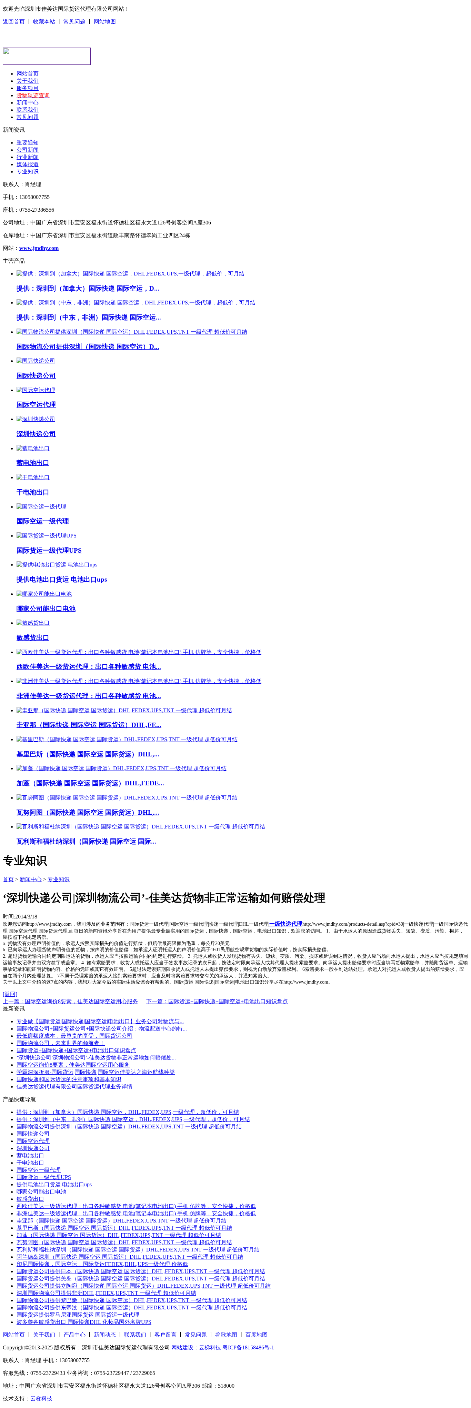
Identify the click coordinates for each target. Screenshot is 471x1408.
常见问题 (74, 21)
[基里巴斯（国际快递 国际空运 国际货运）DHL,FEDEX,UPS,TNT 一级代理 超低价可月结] (127, 739)
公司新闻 (28, 150)
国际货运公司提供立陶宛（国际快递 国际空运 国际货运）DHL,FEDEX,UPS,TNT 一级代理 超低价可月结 (144, 1286)
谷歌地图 (226, 1335)
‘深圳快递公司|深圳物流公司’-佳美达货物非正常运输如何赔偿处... (96, 1057)
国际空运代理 (36, 404)
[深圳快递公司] (36, 419)
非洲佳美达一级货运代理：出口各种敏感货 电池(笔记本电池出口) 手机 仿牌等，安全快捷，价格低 (136, 1213)
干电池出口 (33, 492)
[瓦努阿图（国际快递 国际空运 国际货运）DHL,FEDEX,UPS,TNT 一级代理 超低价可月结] (127, 798)
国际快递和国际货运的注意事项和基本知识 (69, 1079)
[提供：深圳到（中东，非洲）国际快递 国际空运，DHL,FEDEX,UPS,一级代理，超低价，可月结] (136, 302)
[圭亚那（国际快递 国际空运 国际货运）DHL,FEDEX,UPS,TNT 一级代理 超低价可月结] (124, 710)
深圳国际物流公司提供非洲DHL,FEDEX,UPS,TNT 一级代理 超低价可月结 (106, 1293)
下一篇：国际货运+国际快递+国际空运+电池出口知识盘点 (217, 1001)
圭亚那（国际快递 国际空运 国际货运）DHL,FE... (89, 724)
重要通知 (28, 142)
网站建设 (182, 1347)
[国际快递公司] (36, 361)
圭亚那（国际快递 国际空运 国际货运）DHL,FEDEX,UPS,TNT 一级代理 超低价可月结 (122, 1221)
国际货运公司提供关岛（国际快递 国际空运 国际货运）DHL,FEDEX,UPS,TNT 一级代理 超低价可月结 (141, 1278)
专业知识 (28, 171)
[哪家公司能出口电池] (44, 594)
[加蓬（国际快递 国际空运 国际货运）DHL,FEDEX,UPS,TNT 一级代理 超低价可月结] (122, 768)
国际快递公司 (36, 375)
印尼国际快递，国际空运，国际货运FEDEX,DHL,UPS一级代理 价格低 (102, 1264)
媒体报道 (28, 164)
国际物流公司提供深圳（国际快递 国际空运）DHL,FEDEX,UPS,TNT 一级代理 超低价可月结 (129, 1126)
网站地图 (105, 21)
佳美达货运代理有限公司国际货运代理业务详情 (74, 1086)
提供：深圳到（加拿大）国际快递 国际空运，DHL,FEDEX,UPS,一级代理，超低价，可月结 (128, 1112)
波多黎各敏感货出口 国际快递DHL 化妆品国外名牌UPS (84, 1322)
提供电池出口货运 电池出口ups (62, 579)
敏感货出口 (33, 637)
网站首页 (28, 74)
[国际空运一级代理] (41, 507)
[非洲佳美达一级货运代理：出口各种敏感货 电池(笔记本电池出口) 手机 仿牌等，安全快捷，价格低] (139, 681)
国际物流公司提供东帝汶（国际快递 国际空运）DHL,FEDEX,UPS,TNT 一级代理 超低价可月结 (132, 1307)
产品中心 (74, 1335)
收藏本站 (44, 21)
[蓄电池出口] (33, 448)
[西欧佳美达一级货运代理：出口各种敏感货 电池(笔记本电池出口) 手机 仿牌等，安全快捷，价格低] (139, 652)
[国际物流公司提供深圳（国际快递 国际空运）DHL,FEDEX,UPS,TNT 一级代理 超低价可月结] (132, 332)
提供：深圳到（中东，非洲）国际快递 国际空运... (89, 317)
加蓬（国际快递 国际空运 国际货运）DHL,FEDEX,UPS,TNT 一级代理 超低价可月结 (119, 1235)
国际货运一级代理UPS (49, 550)
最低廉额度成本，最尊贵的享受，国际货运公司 (74, 1036)
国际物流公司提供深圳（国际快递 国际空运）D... (88, 346)
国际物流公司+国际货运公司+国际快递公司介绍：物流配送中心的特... (102, 1029)
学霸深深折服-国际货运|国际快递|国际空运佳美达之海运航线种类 (96, 1072)
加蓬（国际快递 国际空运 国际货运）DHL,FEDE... (90, 783)
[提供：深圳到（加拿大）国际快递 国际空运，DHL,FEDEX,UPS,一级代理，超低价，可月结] (130, 273)
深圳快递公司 (36, 434)
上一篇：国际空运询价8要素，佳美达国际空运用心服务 (70, 1001)
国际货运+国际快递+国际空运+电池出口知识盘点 (76, 1050)
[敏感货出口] (33, 623)
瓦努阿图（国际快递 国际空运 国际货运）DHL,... (88, 812)
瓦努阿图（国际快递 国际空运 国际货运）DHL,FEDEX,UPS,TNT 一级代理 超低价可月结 (124, 1242)
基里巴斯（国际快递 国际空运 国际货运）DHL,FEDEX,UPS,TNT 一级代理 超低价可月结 (124, 1228)
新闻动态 (105, 1335)
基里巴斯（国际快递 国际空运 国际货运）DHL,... (88, 754)
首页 (8, 879)
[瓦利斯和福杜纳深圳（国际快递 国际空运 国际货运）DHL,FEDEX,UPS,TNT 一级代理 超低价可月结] (141, 826)
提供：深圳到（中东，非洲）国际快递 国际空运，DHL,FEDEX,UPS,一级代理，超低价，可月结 (133, 1119)
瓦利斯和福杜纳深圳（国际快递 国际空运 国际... (86, 841)
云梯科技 (210, 1347)
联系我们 (28, 110)
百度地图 (256, 1335)
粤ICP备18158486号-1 (248, 1347)
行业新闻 (28, 157)
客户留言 (165, 1335)
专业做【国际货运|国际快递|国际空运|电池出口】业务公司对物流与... (100, 1021)
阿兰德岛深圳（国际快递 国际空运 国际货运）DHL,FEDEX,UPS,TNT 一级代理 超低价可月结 (130, 1257)
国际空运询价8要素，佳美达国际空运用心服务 (73, 1065)
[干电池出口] (33, 477)
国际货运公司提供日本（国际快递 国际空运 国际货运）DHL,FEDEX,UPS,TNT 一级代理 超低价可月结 (141, 1271)
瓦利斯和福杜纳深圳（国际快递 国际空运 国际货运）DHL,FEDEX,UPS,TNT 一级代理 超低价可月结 (138, 1250)
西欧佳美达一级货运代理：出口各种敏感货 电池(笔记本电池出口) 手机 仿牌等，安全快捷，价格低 (136, 1206)
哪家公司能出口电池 (46, 608)
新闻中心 (28, 102)
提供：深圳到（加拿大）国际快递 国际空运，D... (88, 288)
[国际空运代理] (36, 390)
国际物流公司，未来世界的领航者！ (61, 1043)
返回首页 (14, 21)
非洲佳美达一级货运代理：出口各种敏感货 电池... (89, 696)
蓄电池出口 (33, 462)
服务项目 (28, 88)
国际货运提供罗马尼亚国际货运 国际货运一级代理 (78, 1315)
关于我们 (28, 81)
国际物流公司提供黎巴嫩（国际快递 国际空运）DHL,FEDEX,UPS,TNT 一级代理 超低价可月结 (132, 1300)
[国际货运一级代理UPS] (47, 536)
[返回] (10, 994)
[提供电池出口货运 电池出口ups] (57, 564)
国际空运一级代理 (43, 521)
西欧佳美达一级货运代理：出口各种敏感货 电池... (89, 666)
